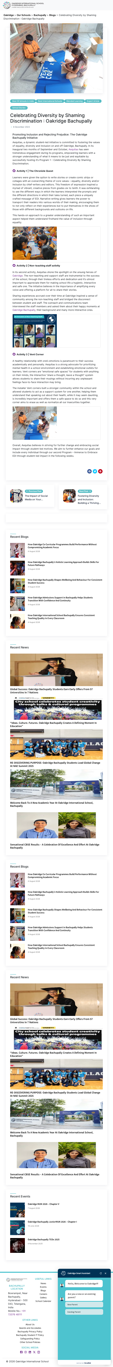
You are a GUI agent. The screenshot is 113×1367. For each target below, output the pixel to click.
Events (43, 1287)
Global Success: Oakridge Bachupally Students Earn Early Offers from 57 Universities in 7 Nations (51, 690)
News (43, 1283)
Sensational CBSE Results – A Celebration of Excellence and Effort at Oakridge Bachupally (54, 846)
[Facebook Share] (89, 471)
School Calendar (43, 1301)
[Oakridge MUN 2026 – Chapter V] (17, 1210)
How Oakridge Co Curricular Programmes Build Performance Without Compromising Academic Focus (62, 546)
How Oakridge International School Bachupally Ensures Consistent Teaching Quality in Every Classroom (61, 616)
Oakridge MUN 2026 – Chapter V (43, 1203)
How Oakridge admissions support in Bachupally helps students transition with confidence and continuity (60, 599)
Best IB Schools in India (23, 101)
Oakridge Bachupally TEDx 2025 (43, 1239)
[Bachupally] (17, 1279)
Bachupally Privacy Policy (30, 1331)
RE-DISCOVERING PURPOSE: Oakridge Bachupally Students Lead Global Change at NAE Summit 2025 (55, 764)
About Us (30, 1324)
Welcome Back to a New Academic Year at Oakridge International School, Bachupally (51, 804)
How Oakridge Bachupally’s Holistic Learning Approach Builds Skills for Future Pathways (63, 563)
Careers (43, 1294)
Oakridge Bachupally (24, 309)
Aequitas (73, 149)
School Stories (18, 107)
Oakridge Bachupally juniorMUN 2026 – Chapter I (52, 1221)
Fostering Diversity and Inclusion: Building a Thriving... (89, 499)
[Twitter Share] (95, 471)
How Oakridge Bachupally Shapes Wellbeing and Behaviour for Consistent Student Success (65, 581)
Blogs (43, 1290)
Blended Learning (75, 101)
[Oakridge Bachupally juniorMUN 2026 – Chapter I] (17, 1227)
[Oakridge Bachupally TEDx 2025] (17, 1245)
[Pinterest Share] (100, 471)
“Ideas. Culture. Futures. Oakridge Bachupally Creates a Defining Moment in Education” (53, 724)
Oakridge (18, 275)
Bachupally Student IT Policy (30, 1335)
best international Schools (50, 101)
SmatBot (87, 1363)
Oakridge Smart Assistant (79, 1273)
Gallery (43, 1297)
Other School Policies (30, 1342)
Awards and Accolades (30, 1328)
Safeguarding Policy (30, 1338)
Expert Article (93, 101)
